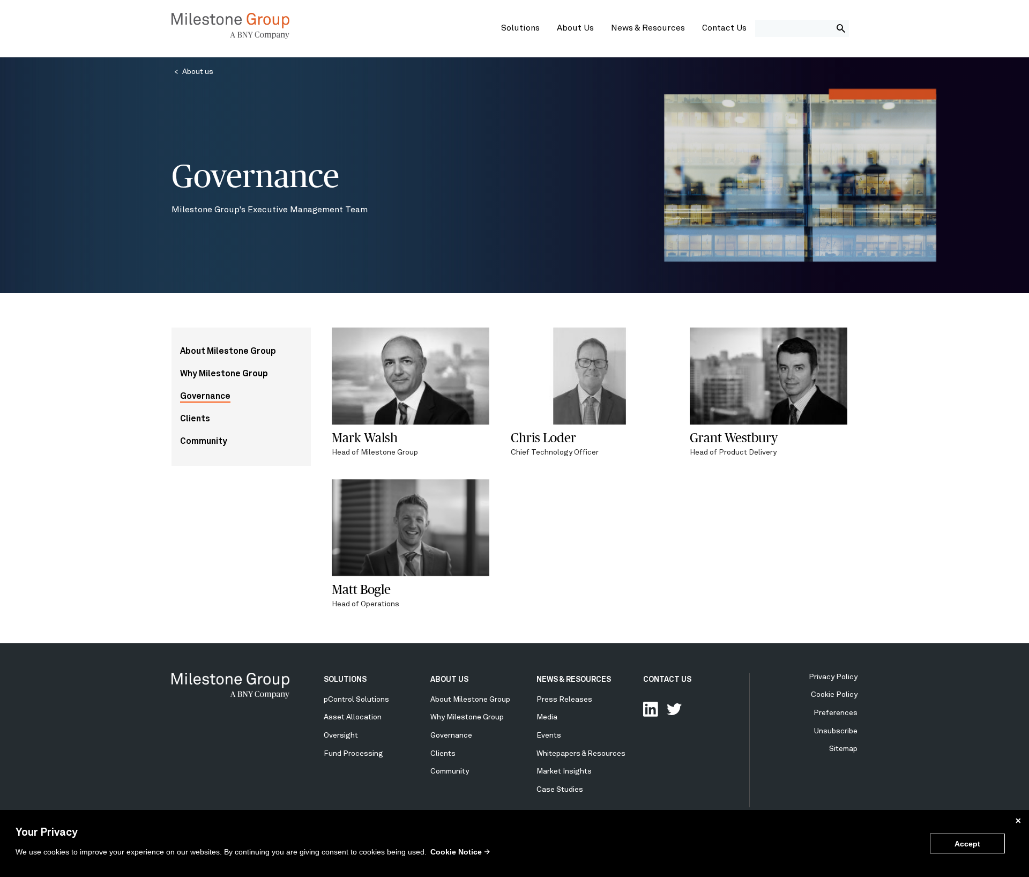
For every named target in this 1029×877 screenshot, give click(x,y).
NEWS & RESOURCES (573, 679)
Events (548, 735)
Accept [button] (967, 843)
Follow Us (674, 709)
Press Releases (564, 699)
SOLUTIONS (345, 679)
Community (203, 441)
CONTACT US (667, 679)
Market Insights (564, 771)
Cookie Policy (834, 694)
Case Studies (559, 789)
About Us (575, 28)
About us (197, 72)
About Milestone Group (228, 351)
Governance (205, 396)
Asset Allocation (353, 717)
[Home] (230, 37)
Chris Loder (543, 437)
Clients (195, 419)
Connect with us (650, 709)
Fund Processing (353, 753)
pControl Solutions (356, 699)
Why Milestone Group (224, 374)
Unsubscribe (835, 731)
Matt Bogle (361, 589)
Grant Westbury (734, 437)
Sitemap (843, 749)
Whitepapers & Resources (580, 753)
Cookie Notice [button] (456, 852)
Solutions (520, 28)
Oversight (341, 735)
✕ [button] (1018, 820)
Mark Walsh (365, 437)
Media (546, 717)
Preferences (835, 713)
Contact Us (724, 28)
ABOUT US (449, 679)
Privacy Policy (833, 677)
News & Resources (648, 28)
